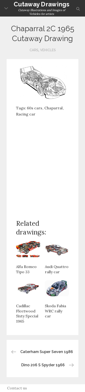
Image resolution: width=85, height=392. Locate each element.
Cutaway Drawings (41, 4)
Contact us (17, 388)
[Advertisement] (42, 164)
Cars (34, 50)
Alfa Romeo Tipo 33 (26, 269)
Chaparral (53, 108)
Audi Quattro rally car (56, 269)
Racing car (25, 114)
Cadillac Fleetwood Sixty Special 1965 (27, 313)
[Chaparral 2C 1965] (42, 82)
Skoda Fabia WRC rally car (55, 310)
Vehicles (48, 50)
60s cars (34, 108)
